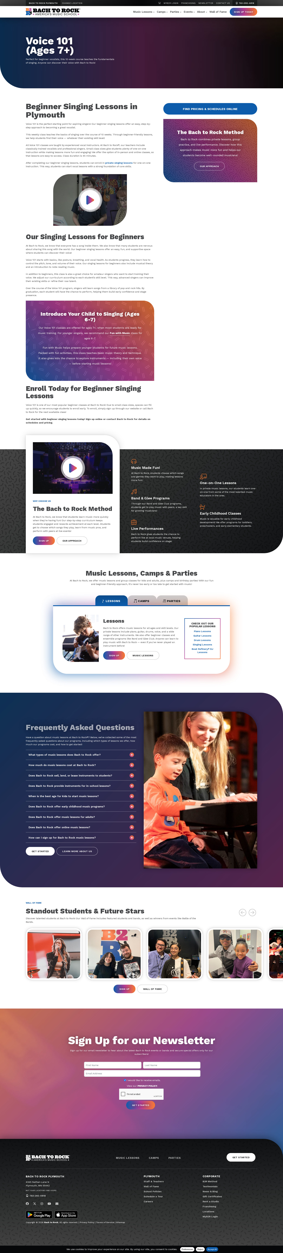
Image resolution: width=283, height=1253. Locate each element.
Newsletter (205, 3)
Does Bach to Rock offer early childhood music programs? (66, 806)
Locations (208, 1211)
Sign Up (44, 540)
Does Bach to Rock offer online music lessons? (59, 827)
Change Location (72, 3)
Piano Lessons (202, 631)
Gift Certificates (212, 1196)
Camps (161, 11)
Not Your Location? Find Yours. (41, 1190)
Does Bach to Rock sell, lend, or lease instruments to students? (70, 775)
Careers (148, 1201)
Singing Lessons (202, 644)
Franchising (188, 3)
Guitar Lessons (202, 635)
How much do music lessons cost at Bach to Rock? (62, 765)
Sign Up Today (243, 11)
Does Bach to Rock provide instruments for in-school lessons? (69, 785)
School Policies (153, 1191)
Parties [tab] (173, 601)
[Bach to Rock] (53, 12)
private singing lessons (119, 162)
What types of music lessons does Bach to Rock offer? (64, 754)
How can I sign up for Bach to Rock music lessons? (62, 837)
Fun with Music (120, 333)
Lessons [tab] (113, 601)
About (201, 11)
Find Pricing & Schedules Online (210, 109)
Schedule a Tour (153, 1196)
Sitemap (120, 1222)
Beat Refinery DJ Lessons (202, 651)
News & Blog (210, 1191)
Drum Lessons (202, 640)
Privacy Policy (87, 1222)
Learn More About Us (77, 851)
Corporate (211, 1176)
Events (188, 11)
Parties (174, 11)
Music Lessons (142, 11)
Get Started (40, 851)
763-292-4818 (246, 3)
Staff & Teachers (154, 1181)
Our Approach (209, 166)
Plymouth (152, 1176)
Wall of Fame (218, 11)
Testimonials (210, 1186)
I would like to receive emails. (143, 1080)
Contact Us (223, 3)
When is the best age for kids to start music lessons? (63, 796)
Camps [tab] (143, 601)
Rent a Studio (211, 1201)
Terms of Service (105, 1222)
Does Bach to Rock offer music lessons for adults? (61, 816)
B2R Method (210, 1181)
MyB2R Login (171, 3)
